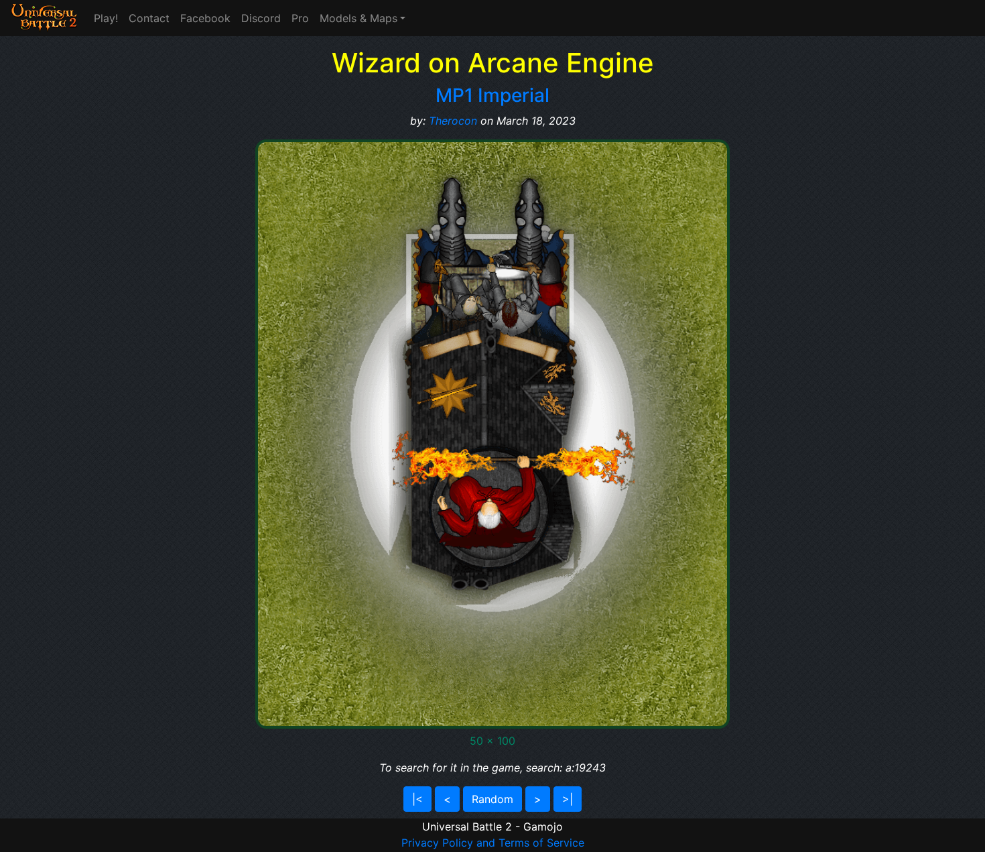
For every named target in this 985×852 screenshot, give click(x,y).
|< (417, 799)
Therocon (453, 120)
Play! (106, 18)
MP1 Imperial (492, 95)
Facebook (205, 18)
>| (567, 799)
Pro (300, 18)
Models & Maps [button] (358, 18)
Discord (261, 18)
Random (492, 799)
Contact (149, 18)
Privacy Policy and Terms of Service (492, 842)
